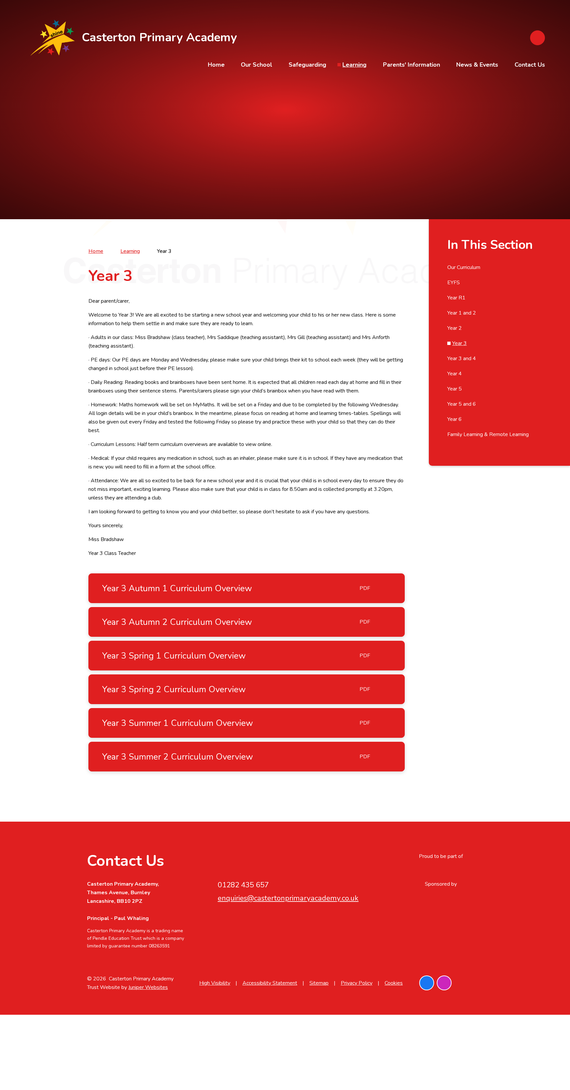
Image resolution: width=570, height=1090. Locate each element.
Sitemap (319, 983)
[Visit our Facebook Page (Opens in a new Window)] (426, 982)
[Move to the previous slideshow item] (535, 107)
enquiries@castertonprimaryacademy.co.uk (288, 898)
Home (95, 251)
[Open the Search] (537, 37)
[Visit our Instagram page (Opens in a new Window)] (444, 982)
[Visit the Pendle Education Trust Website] (440, 870)
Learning (130, 251)
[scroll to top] (475, 982)
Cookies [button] (394, 983)
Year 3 (164, 251)
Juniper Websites (148, 987)
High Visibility (214, 983)
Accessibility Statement (269, 983)
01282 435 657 (243, 885)
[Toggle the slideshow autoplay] (535, 126)
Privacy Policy (356, 983)
